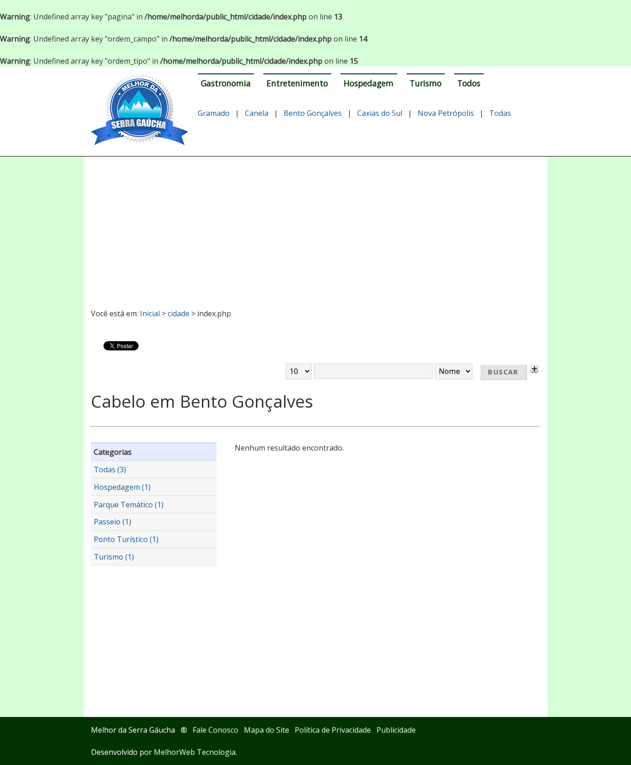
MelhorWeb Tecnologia (195, 752)
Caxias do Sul (379, 113)
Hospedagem (369, 83)
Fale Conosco (215, 730)
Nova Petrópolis (446, 113)
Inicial (150, 313)
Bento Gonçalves (313, 113)
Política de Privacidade (333, 730)
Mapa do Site (266, 730)
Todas (500, 113)
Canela (256, 113)
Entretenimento (297, 83)
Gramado (214, 113)
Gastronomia (226, 83)
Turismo (426, 83)
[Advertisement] (315, 228)
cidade (178, 313)
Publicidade (396, 730)
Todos (468, 83)
